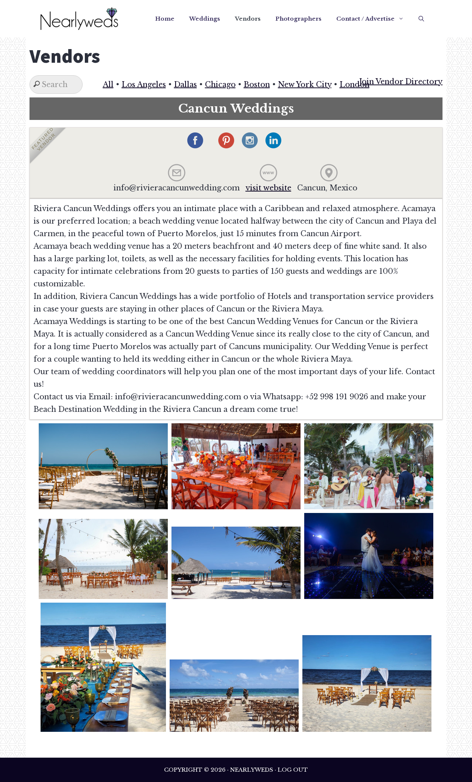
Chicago (220, 84)
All (108, 84)
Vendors (248, 18)
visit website (268, 187)
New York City (305, 84)
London (354, 84)
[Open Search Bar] (421, 19)
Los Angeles (144, 84)
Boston (257, 84)
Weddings (204, 18)
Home (164, 18)
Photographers (298, 18)
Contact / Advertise (365, 18)
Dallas (185, 84)
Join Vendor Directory (400, 81)
